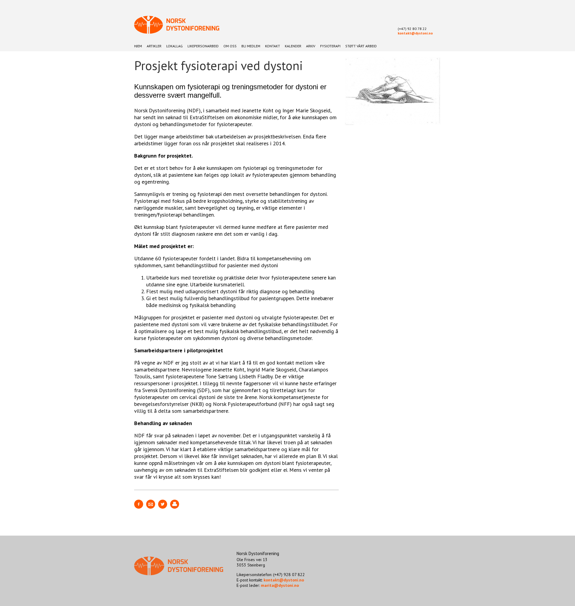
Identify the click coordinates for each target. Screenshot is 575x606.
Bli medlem (250, 46)
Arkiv (310, 46)
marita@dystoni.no (280, 585)
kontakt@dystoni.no (415, 33)
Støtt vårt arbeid (361, 46)
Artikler (154, 46)
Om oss (230, 46)
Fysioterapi (330, 46)
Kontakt (272, 46)
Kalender (293, 46)
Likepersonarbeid (203, 46)
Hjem (138, 46)
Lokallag (174, 46)
